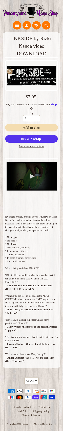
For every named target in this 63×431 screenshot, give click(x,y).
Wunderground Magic (30, 424)
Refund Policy (21, 411)
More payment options (31, 146)
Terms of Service (31, 415)
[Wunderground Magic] (31, 11)
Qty (31, 113)
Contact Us (44, 407)
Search (17, 407)
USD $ (30, 380)
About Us (29, 407)
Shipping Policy (40, 411)
